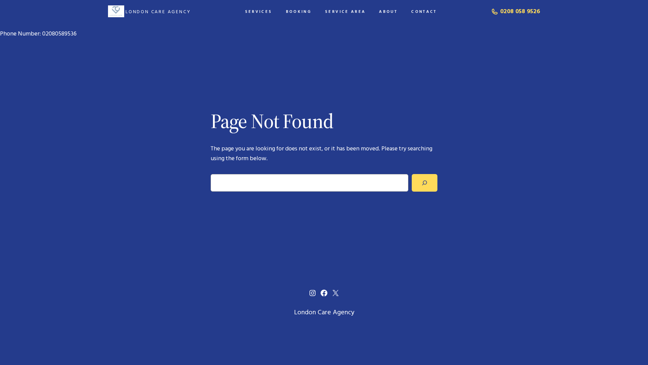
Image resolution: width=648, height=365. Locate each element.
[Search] (424, 183)
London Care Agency (158, 11)
